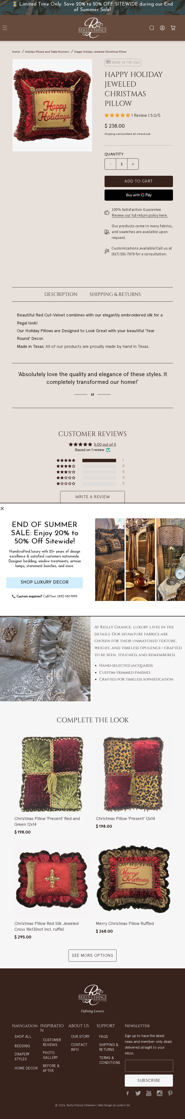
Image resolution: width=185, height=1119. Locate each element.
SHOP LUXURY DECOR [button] (44, 582)
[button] (2, 509)
